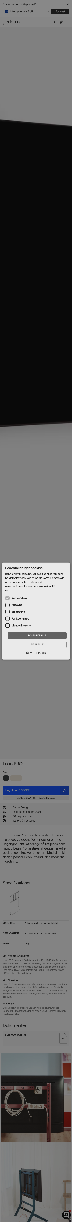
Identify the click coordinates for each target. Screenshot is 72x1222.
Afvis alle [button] (37, 644)
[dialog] (36, 610)
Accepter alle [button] (37, 635)
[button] (36, 653)
